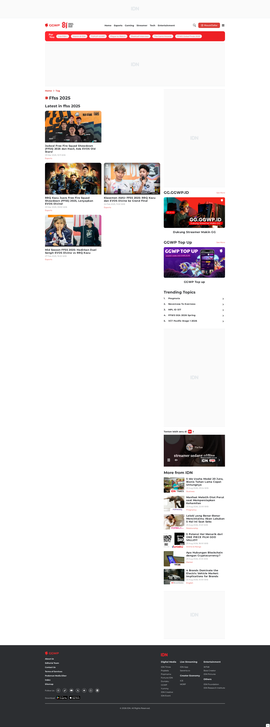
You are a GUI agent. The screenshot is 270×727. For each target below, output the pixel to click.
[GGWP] (59, 25)
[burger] (223, 25)
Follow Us (49, 690)
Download (50, 698)
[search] (194, 25)
